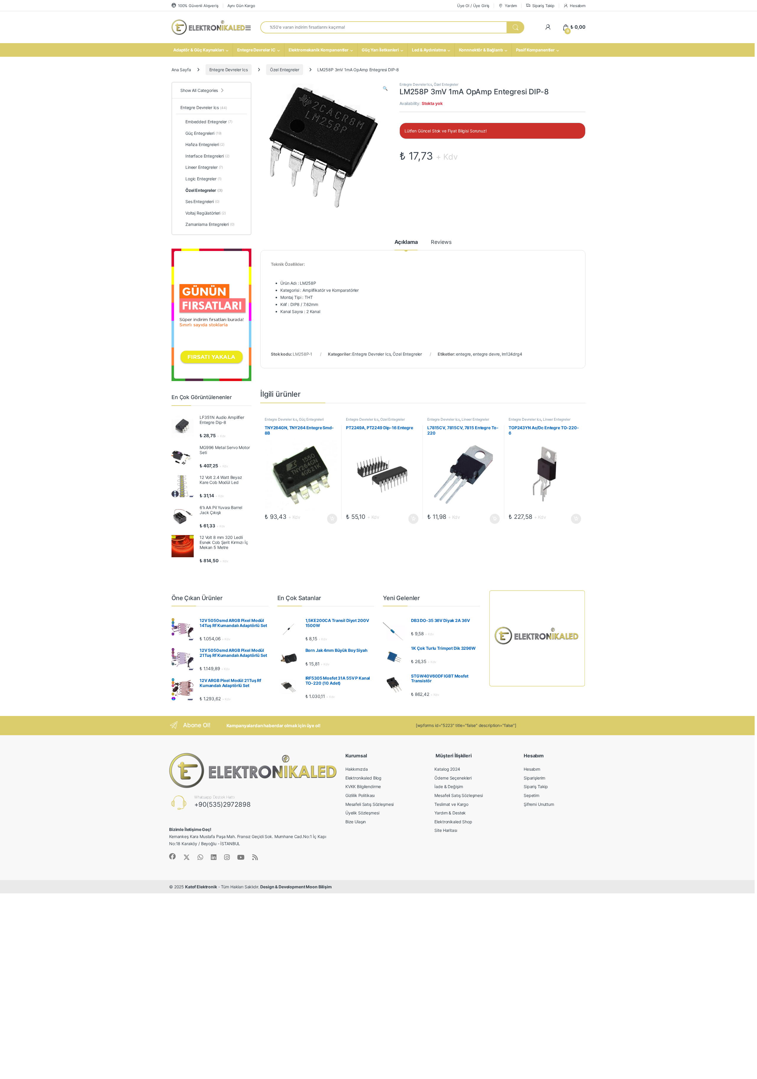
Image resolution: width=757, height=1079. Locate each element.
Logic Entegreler (203, 178)
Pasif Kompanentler (535, 49)
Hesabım (577, 5)
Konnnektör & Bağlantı (481, 49)
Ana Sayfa (181, 69)
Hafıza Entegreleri (204, 144)
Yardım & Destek (450, 812)
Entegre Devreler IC (256, 49)
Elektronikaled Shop (453, 821)
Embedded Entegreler (208, 121)
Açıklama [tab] (406, 242)
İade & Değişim (448, 786)
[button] (385, 88)
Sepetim (531, 795)
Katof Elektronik (201, 886)
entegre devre (486, 354)
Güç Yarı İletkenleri (380, 49)
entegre (463, 354)
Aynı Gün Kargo (241, 5)
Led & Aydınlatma (429, 49)
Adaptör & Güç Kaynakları (198, 49)
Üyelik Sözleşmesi (362, 812)
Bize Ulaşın (355, 821)
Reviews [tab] (441, 242)
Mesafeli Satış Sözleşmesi (369, 804)
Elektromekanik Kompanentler (319, 49)
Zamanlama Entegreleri (209, 224)
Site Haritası (445, 830)
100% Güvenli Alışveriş (198, 5)
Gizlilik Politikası (360, 795)
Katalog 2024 (447, 769)
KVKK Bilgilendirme (363, 786)
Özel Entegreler (284, 69)
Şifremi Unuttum (539, 804)
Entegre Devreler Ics (228, 69)
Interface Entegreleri (207, 155)
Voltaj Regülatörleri (205, 213)
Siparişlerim (534, 777)
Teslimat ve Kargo (451, 804)
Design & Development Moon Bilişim (295, 886)
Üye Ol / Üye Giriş (473, 5)
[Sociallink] (172, 856)
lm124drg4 (512, 354)
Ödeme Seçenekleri (453, 777)
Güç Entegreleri (311, 419)
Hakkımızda (356, 769)
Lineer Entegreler (475, 419)
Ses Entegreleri (202, 201)
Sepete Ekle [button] (330, 519)
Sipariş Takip (543, 5)
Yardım (511, 5)
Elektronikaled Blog (363, 777)
